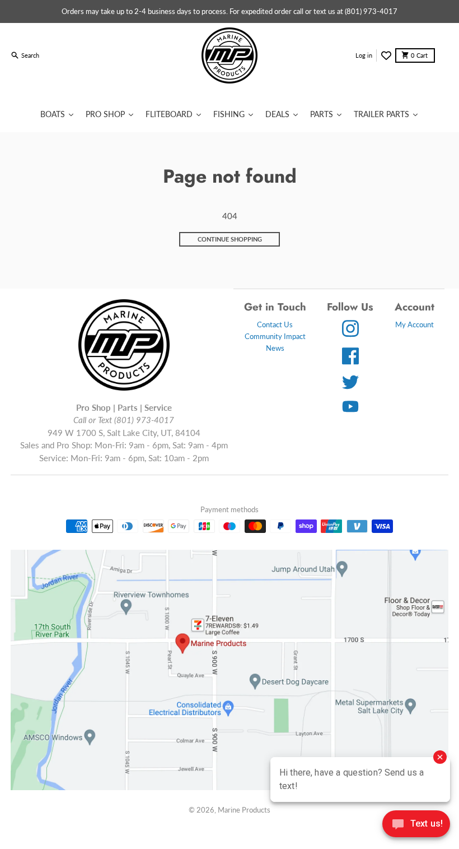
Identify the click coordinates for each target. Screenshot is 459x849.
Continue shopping (230, 239)
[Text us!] (416, 825)
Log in (363, 55)
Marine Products (244, 809)
